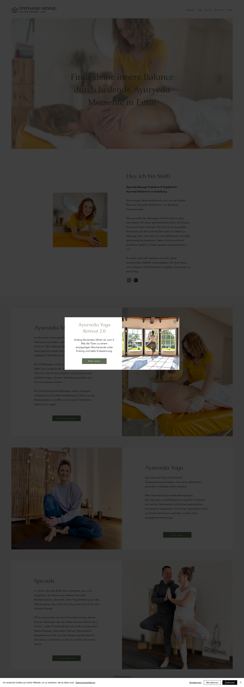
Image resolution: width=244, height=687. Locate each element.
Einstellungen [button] (195, 682)
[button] (175, 321)
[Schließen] (240, 682)
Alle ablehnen (212, 682)
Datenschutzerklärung (85, 682)
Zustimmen (230, 682)
